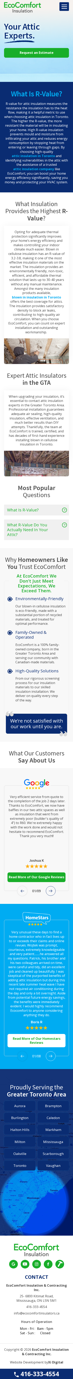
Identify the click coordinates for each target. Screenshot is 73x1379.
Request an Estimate (37, 52)
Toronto (19, 1165)
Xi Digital (55, 1362)
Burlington (19, 1117)
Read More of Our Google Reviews (36, 877)
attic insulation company (33, 169)
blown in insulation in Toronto (36, 297)
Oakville (19, 1153)
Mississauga (53, 1141)
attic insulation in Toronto (33, 156)
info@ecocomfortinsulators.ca (36, 1313)
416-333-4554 (39, 1374)
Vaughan (53, 1165)
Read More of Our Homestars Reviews (36, 1040)
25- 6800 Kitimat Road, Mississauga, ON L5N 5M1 (36, 1298)
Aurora (20, 1106)
